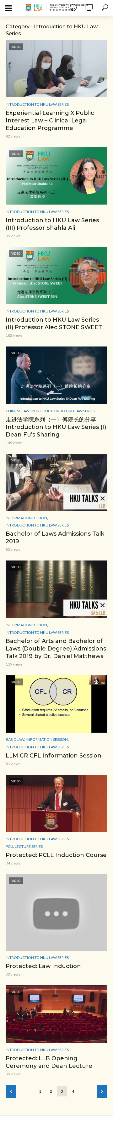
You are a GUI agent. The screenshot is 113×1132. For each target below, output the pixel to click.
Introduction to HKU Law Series (37, 104)
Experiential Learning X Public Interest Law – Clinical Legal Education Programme (50, 121)
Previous (11, 1091)
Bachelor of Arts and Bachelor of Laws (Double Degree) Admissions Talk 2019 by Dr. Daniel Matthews (56, 649)
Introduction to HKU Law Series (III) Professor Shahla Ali (52, 224)
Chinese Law (18, 410)
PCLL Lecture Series (24, 846)
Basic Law (15, 739)
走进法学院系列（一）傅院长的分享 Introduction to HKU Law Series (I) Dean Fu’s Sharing (56, 427)
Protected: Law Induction (43, 966)
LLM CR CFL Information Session (53, 755)
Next (102, 1091)
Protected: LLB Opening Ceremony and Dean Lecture (49, 1062)
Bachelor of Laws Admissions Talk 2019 (55, 537)
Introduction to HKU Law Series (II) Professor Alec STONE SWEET (54, 323)
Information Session (26, 517)
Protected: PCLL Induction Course (56, 855)
